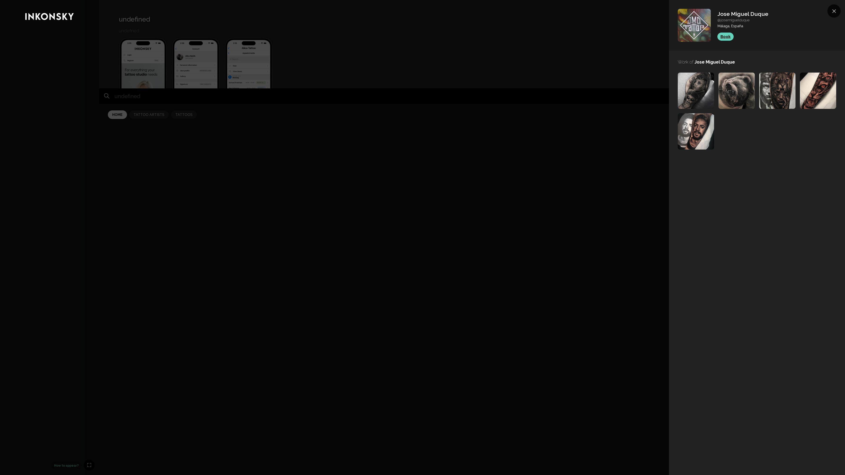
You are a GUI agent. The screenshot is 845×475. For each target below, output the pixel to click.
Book (725, 36)
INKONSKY (9, 2)
